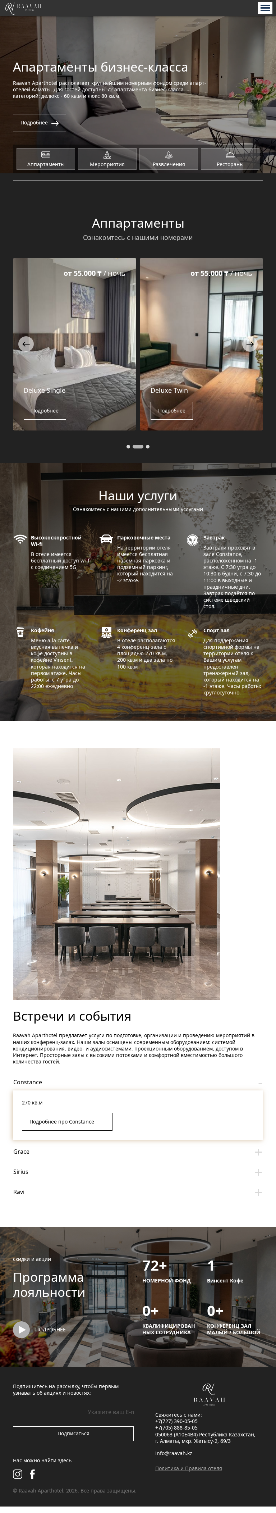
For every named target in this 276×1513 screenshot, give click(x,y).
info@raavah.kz (173, 1453)
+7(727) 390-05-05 (176, 1421)
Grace (21, 1152)
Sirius (20, 1172)
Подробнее (49, 410)
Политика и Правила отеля (188, 1468)
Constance (27, 1082)
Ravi (18, 1192)
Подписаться (73, 1433)
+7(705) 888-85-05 (176, 1427)
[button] (26, 344)
